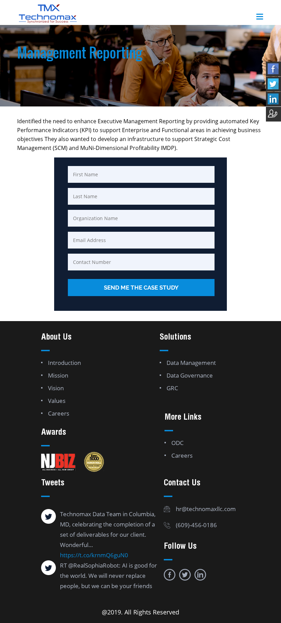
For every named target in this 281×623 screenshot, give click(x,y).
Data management (191, 363)
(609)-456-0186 (196, 525)
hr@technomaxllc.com (206, 509)
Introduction (64, 363)
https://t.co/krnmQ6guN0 (94, 555)
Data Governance (190, 375)
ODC (177, 443)
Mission (58, 375)
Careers (58, 413)
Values (56, 401)
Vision (56, 388)
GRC (172, 388)
